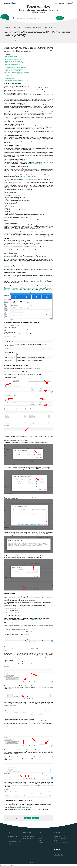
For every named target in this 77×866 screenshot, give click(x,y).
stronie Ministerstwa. (36, 619)
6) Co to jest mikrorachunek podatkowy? (14, 66)
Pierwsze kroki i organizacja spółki (32, 27)
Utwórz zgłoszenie (59, 3)
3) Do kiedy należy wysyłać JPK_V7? (13, 61)
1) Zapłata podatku (9, 77)
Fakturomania (7, 27)
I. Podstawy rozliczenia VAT (10, 56)
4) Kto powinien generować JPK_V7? (13, 62)
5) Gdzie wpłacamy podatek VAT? (12, 64)
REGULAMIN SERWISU (28, 836)
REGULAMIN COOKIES (28, 838)
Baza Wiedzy (17, 27)
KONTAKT (40, 842)
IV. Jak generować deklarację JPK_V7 (13, 73)
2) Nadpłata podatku (9, 78)
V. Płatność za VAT (8, 75)
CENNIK (40, 838)
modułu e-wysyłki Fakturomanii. (23, 807)
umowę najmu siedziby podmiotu (27, 176)
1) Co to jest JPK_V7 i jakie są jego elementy (15, 58)
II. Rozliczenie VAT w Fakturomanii (12, 70)
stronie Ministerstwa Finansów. (35, 163)
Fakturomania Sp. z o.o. (43, 862)
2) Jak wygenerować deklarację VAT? (13, 59)
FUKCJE (40, 836)
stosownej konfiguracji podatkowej (44, 280)
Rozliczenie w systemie (49, 27)
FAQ (39, 840)
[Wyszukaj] (59, 18)
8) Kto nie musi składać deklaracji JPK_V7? (15, 69)
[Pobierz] (36, 429)
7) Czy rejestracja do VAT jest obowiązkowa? (15, 67)
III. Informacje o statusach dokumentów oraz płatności (16, 72)
